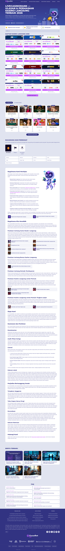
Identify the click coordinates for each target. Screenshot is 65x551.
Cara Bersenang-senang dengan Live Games (17, 515)
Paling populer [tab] (9, 102)
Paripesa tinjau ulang (50, 62)
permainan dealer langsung (15, 192)
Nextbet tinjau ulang (32, 91)
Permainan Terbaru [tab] (18, 102)
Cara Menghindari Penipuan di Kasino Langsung (17, 517)
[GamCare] (22, 541)
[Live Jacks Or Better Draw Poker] (11, 125)
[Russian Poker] (39, 111)
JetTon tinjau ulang (14, 91)
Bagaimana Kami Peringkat (53, 517)
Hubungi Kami (53, 518)
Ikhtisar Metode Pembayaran (38, 517)
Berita (58, 1)
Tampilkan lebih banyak (32, 95)
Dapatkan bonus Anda (14, 46)
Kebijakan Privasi (33, 549)
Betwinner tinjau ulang (14, 62)
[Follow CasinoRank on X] (52, 532)
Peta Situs (48, 549)
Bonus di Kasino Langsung (38, 515)
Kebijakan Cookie (18, 549)
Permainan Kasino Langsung (34, 1)
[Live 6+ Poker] (25, 125)
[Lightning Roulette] (11, 111)
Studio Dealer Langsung (45, 1)
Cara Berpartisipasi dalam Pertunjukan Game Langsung (17, 520)
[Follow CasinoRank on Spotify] (56, 532)
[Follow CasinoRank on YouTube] (54, 532)
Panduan (53, 1)
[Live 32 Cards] (39, 125)
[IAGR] (10, 541)
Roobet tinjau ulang (32, 62)
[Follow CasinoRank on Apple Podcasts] (59, 532)
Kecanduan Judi (38, 518)
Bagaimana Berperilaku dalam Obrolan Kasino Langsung (17, 518)
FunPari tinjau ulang (51, 48)
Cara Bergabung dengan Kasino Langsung (17, 513)
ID (6, 531)
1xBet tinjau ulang (14, 48)
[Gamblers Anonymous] (15, 541)
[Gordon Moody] (31, 541)
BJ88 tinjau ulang (51, 91)
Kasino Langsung (24, 1)
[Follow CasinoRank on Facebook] (47, 532)
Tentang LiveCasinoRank (53, 513)
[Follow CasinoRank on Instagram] (49, 532)
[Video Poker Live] (53, 125)
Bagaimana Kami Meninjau (53, 515)
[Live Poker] (25, 111)
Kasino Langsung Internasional (38, 520)
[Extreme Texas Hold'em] (53, 111)
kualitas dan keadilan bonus (30, 187)
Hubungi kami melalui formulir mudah (38, 436)
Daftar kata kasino (38, 513)
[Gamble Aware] (44, 541)
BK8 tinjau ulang (32, 48)
